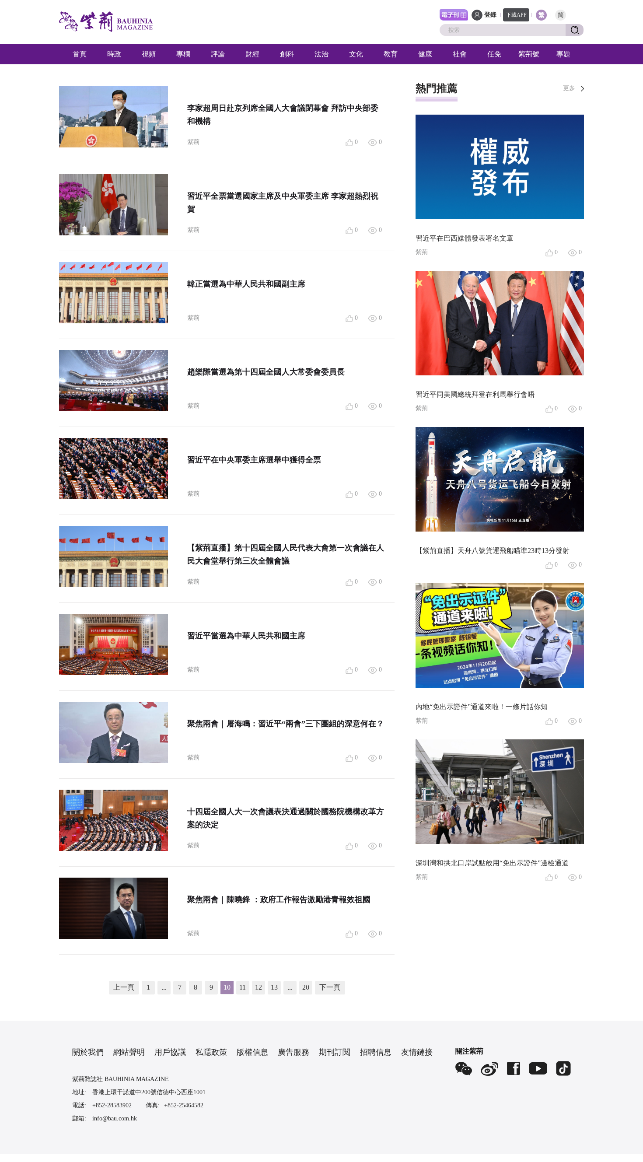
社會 (460, 54)
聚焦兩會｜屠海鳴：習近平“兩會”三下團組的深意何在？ (285, 723)
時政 (114, 54)
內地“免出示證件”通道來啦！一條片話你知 (482, 706)
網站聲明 (129, 1052)
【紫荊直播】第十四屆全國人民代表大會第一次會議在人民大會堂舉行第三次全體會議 (285, 554)
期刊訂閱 (334, 1052)
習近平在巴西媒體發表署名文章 (465, 238)
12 (258, 987)
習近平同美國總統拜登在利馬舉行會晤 (475, 394)
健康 (425, 54)
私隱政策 (211, 1052)
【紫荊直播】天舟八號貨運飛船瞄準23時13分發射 (493, 550)
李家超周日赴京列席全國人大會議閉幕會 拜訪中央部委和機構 (282, 115)
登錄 (490, 14)
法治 (321, 54)
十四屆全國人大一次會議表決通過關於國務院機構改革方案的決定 (285, 818)
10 (227, 987)
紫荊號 (528, 54)
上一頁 (123, 987)
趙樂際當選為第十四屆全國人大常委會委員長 (266, 372)
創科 (287, 54)
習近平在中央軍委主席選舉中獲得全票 (254, 459)
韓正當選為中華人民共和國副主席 (246, 284)
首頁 (80, 54)
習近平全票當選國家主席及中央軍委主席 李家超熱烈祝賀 (282, 203)
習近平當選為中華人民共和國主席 (246, 635)
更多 (569, 88)
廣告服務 (293, 1052)
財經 (252, 54)
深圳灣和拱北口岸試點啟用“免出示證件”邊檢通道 (492, 863)
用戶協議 (170, 1052)
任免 (494, 54)
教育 (391, 54)
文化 (356, 54)
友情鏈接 (417, 1052)
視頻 (149, 54)
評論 (218, 54)
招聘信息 (375, 1052)
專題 (563, 54)
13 (274, 987)
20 (305, 987)
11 (242, 987)
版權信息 (252, 1052)
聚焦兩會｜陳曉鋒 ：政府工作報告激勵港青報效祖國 (278, 899)
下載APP (516, 15)
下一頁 (329, 987)
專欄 (183, 54)
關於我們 (88, 1052)
